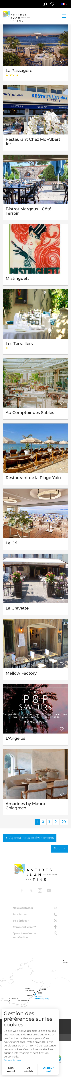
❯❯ (64, 821)
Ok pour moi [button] (48, 1069)
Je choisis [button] (28, 1069)
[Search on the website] (45, 4)
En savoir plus (12, 1060)
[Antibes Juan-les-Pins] (35, 872)
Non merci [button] (11, 1069)
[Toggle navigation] (64, 16)
